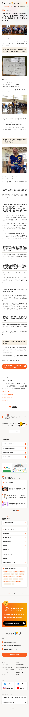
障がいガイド (5, 662)
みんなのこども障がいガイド (9, 444)
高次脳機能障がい (7, 581)
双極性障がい (11, 576)
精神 (16, 574)
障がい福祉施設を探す (10, 642)
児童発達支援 (6, 550)
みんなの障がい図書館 (8, 452)
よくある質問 (5, 672)
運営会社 (18, 675)
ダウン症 (15, 579)
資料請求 (4, 675)
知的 (12, 574)
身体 (11, 579)
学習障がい (22, 571)
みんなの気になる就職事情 (9, 448)
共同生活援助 (9, 562)
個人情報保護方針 (20, 664)
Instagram (9, 688)
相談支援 (5, 546)
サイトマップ (19, 670)
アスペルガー (6, 574)
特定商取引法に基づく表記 (22, 667)
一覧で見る (14, 510)
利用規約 (18, 662)
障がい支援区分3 (16, 581)
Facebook (22, 684)
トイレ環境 (18, 576)
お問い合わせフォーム (8, 702)
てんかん (6, 579)
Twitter (9, 684)
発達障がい (16, 571)
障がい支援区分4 (7, 584)
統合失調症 (21, 574)
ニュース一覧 (14, 431)
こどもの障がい (5, 664)
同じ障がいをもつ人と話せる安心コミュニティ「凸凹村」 (13, 366)
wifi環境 (21, 579)
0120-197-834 (9, 698)
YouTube (22, 688)
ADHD (10, 571)
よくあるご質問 (6, 457)
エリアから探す (9, 523)
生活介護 (5, 558)
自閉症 (5, 571)
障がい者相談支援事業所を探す (12, 646)
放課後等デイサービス (8, 554)
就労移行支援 (6, 533)
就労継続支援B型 (7, 541)
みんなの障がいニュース (10, 649)
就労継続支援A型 (7, 537)
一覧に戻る (14, 406)
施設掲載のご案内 (14, 655)
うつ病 (5, 576)
